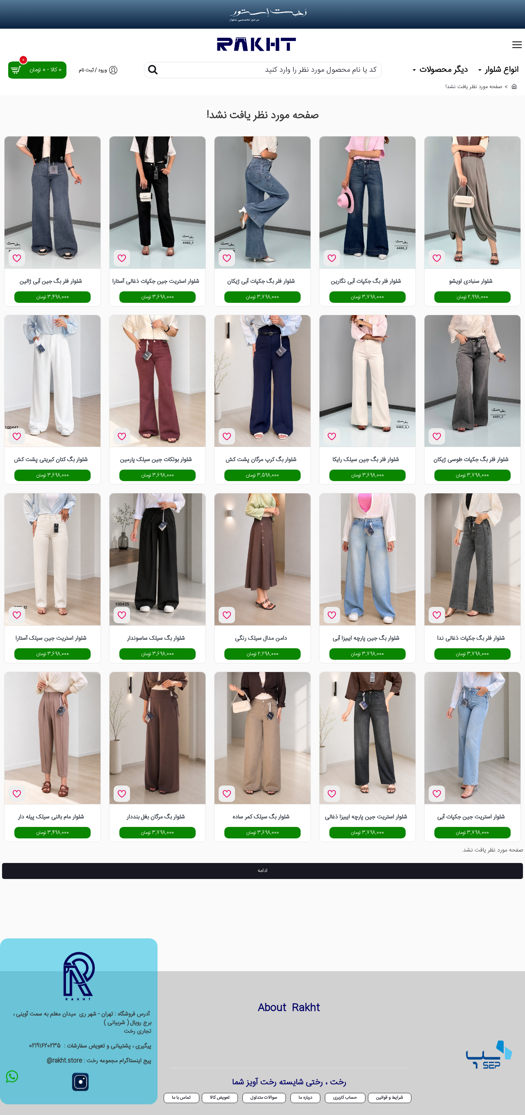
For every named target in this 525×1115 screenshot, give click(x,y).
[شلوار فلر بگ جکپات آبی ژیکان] (262, 202)
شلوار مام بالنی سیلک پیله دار (51, 817)
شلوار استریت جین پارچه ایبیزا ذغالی (366, 817)
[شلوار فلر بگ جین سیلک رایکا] (367, 381)
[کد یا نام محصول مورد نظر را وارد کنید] (152, 70)
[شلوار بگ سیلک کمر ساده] (262, 738)
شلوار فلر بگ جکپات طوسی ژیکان (471, 460)
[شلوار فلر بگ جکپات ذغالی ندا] (472, 559)
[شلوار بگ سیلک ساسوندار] (157, 559)
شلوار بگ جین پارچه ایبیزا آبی (366, 638)
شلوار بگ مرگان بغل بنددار (156, 817)
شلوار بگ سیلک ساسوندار (156, 638)
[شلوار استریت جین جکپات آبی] (472, 738)
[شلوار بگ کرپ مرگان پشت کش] (262, 381)
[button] (437, 258)
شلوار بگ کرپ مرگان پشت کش (261, 460)
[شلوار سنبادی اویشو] (472, 202)
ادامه (262, 870)
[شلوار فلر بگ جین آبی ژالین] (52, 202)
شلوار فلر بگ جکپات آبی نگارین (366, 281)
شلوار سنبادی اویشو (471, 281)
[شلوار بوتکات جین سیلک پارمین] (157, 381)
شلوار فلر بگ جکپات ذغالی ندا (471, 638)
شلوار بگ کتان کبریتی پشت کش (51, 460)
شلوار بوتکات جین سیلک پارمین (156, 460)
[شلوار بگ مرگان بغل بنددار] (157, 738)
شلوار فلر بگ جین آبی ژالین (51, 281)
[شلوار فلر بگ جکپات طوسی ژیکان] (472, 381)
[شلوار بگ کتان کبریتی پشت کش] (52, 381)
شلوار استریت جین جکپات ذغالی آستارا (155, 281)
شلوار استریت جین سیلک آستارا (51, 638)
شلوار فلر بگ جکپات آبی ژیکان (261, 281)
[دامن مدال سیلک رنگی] (262, 559)
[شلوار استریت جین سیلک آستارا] (52, 559)
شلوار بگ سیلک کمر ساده (261, 817)
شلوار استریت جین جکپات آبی (471, 817)
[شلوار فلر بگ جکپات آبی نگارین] (367, 202)
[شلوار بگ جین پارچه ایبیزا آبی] (367, 559)
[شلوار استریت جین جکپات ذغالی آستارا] (157, 202)
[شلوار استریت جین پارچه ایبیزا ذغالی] (367, 738)
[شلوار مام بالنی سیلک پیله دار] (52, 738)
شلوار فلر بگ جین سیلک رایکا (366, 460)
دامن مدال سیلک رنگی (261, 638)
